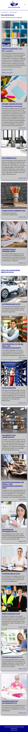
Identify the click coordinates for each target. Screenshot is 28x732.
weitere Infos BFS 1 (7, 70)
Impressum (14, 728)
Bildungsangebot (13, 12)
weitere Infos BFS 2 (7, 72)
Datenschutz (14, 730)
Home (7, 12)
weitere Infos (22, 128)
